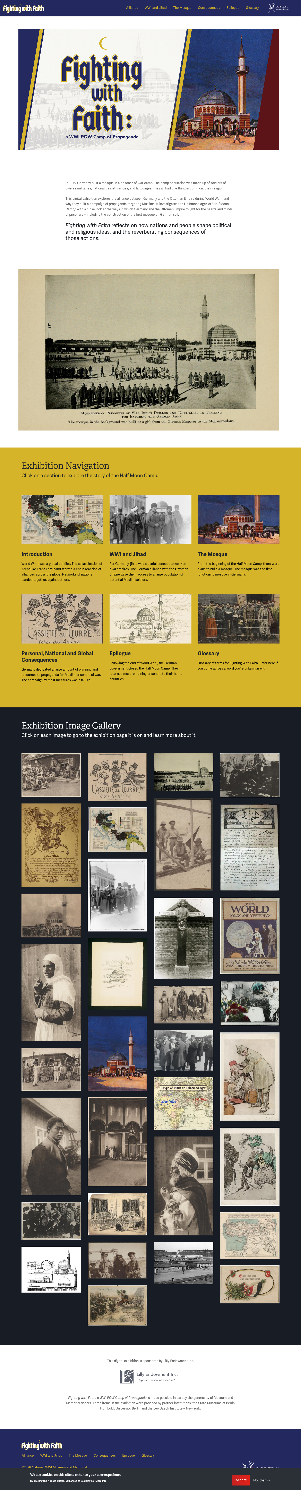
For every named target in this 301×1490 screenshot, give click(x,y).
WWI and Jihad (156, 8)
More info (100, 1481)
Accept (241, 1480)
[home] (278, 7)
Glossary (252, 8)
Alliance (132, 8)
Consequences (209, 8)
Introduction (37, 554)
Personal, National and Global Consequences (57, 656)
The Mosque (182, 8)
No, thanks (261, 1480)
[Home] (23, 8)
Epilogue (233, 8)
